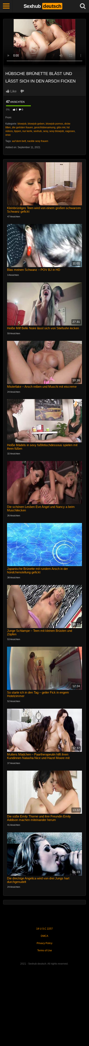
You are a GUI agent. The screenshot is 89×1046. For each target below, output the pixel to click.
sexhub (38, 131)
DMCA (44, 936)
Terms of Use (44, 950)
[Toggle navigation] (6, 6)
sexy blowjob (56, 131)
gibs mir (61, 127)
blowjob (22, 123)
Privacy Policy (44, 943)
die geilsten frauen (22, 127)
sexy (45, 131)
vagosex (70, 131)
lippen (17, 131)
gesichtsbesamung (44, 127)
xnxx (8, 134)
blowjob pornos (54, 123)
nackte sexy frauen (37, 141)
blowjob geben (36, 123)
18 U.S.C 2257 (44, 928)
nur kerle (27, 131)
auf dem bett (19, 141)
